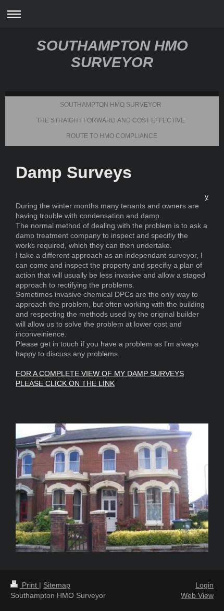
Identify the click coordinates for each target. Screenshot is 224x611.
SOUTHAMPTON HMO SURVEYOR (112, 54)
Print (29, 585)
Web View (197, 595)
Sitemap (56, 585)
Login (204, 585)
